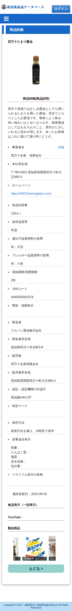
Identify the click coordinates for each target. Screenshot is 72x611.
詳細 (61, 147)
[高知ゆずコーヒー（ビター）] (34, 548)
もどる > (36, 569)
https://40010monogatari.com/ (31, 193)
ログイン (61, 9)
